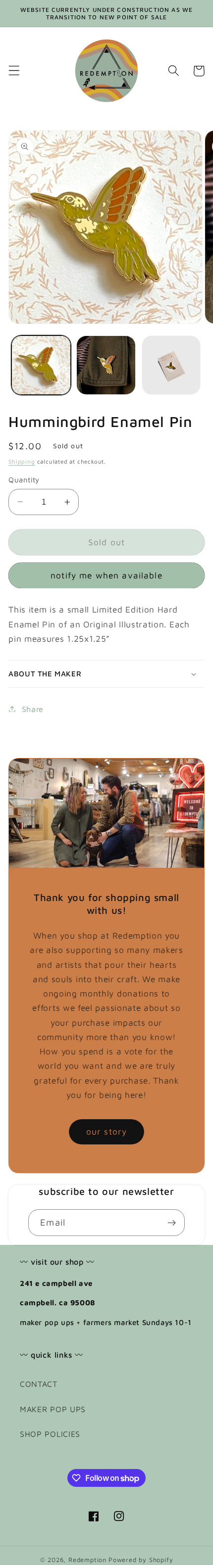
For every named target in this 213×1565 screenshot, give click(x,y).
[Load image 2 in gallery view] (106, 365)
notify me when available (106, 575)
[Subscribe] (171, 1222)
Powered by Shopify (140, 1560)
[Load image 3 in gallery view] (171, 365)
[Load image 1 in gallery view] (41, 365)
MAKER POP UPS (53, 1409)
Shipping (21, 461)
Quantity (24, 479)
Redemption (87, 1560)
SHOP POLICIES (50, 1433)
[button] (14, 71)
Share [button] (33, 708)
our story (106, 1131)
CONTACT (38, 1383)
